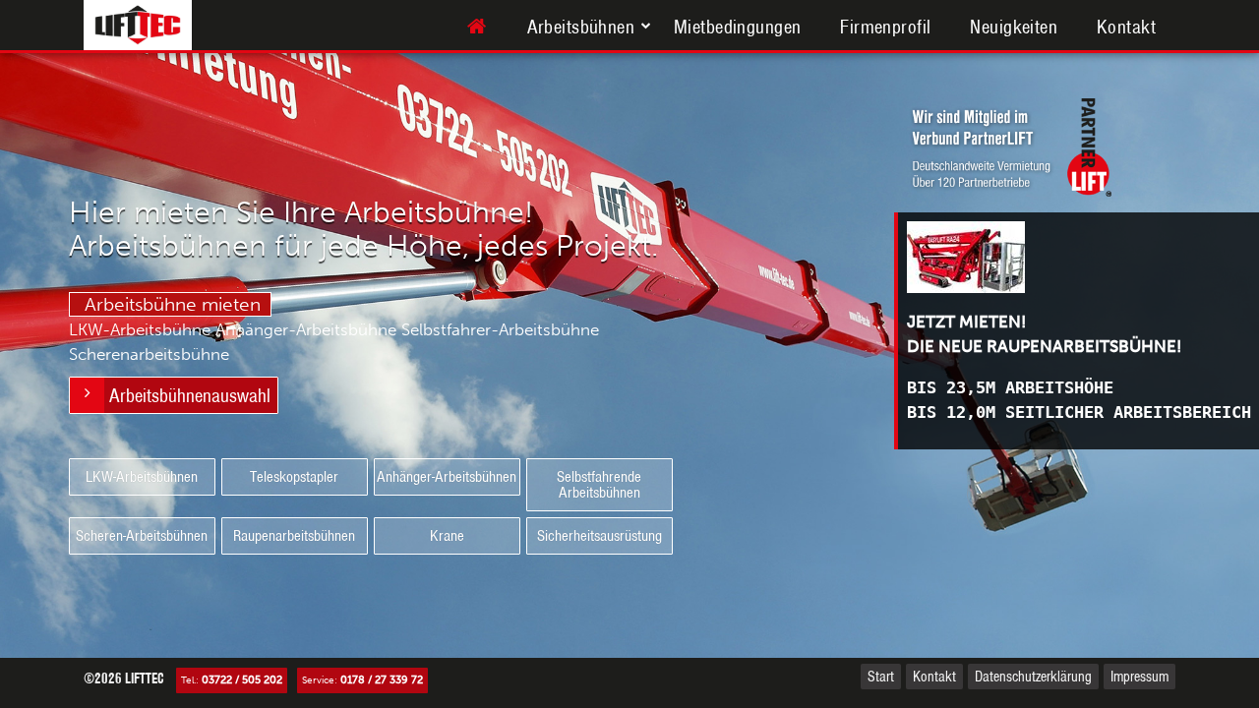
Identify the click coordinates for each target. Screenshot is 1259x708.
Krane (447, 535)
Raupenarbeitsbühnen (294, 535)
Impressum (1139, 676)
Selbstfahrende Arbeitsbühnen (599, 484)
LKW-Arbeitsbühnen (142, 476)
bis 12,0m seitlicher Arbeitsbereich (1079, 412)
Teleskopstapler (294, 476)
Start (881, 676)
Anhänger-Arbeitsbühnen (446, 476)
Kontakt (1126, 26)
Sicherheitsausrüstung (599, 535)
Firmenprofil (885, 26)
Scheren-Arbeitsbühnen (142, 535)
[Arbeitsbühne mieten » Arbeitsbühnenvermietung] (477, 27)
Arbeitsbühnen (580, 26)
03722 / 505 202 (242, 680)
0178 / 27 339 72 (381, 680)
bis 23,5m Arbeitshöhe (1010, 387)
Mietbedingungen (737, 26)
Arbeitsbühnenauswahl (189, 395)
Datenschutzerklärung (1033, 676)
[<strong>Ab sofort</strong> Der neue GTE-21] (1079, 257)
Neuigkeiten (1013, 26)
